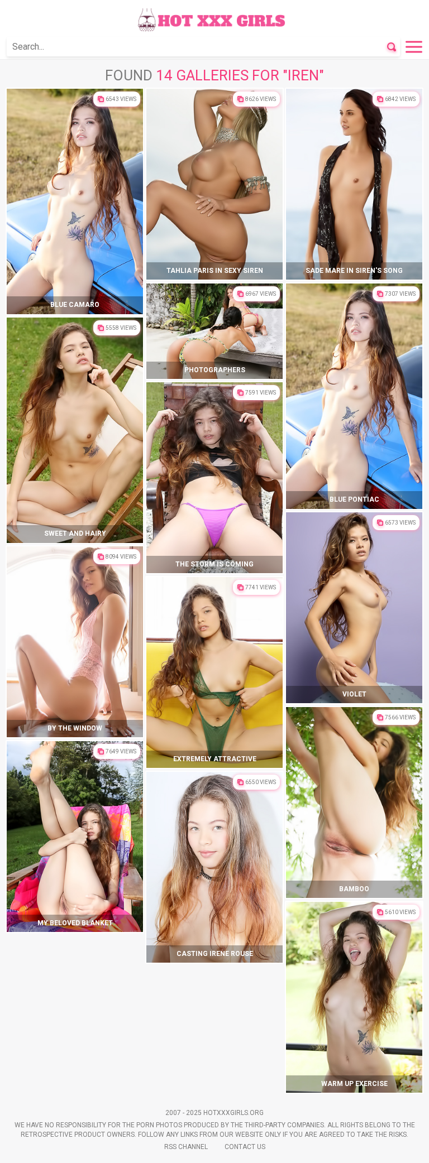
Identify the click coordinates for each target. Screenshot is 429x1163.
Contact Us (245, 1147)
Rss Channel (186, 1147)
